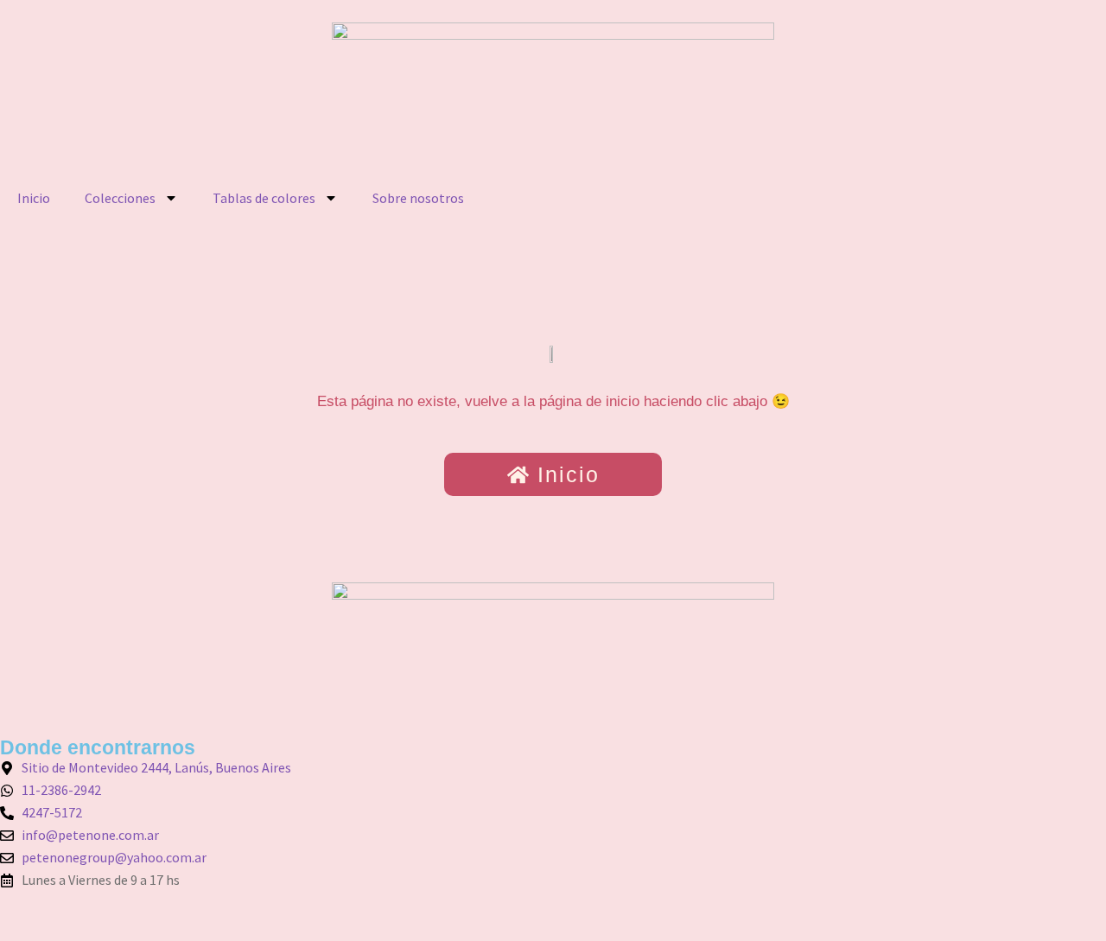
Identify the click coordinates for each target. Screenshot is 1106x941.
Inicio (33, 198)
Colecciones (120, 198)
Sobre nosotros (418, 198)
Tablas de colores (264, 198)
